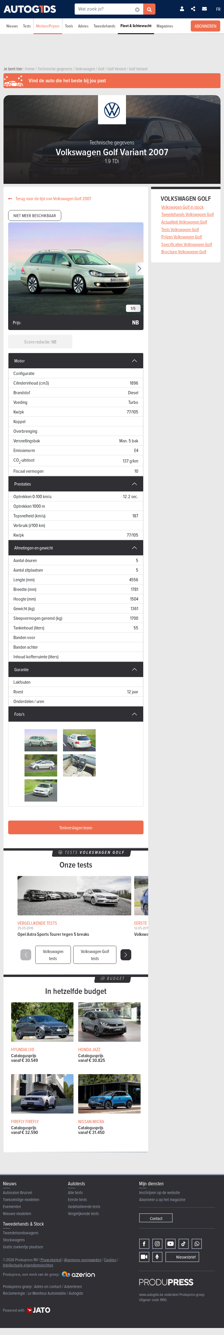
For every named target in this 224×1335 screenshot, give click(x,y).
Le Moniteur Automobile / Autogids (55, 1293)
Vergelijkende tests (83, 1213)
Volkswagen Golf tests (95, 954)
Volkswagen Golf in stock (182, 207)
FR (218, 9)
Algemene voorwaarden (83, 1259)
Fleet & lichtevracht (135, 26)
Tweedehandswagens (20, 1233)
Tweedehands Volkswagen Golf (187, 214)
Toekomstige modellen (21, 1199)
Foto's (19, 714)
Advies (83, 26)
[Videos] (144, 1257)
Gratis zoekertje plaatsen (23, 1247)
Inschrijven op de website (159, 1192)
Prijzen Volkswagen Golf (181, 236)
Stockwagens (14, 1240)
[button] (140, 268)
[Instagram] (157, 1244)
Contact (156, 1218)
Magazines (165, 26)
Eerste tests (77, 1199)
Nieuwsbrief (186, 1257)
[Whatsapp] (197, 1244)
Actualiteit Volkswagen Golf (184, 222)
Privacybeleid (51, 1259)
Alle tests (75, 1192)
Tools (69, 26)
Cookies (110, 1259)
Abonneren (205, 26)
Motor (19, 360)
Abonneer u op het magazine (162, 1199)
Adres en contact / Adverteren (58, 1286)
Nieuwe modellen (17, 1213)
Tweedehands (104, 26)
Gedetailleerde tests (84, 1206)
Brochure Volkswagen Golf (183, 251)
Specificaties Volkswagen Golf (186, 244)
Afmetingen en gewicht (33, 548)
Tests (27, 26)
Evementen (12, 1206)
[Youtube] (170, 1244)
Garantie (21, 669)
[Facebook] (144, 1244)
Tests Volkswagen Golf (180, 229)
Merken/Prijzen (48, 26)
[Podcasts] (157, 1257)
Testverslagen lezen (75, 827)
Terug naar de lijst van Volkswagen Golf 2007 (53, 198)
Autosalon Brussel (17, 1192)
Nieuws (12, 26)
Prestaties (22, 484)
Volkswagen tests (53, 954)
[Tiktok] (183, 1244)
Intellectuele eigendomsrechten (28, 1265)
